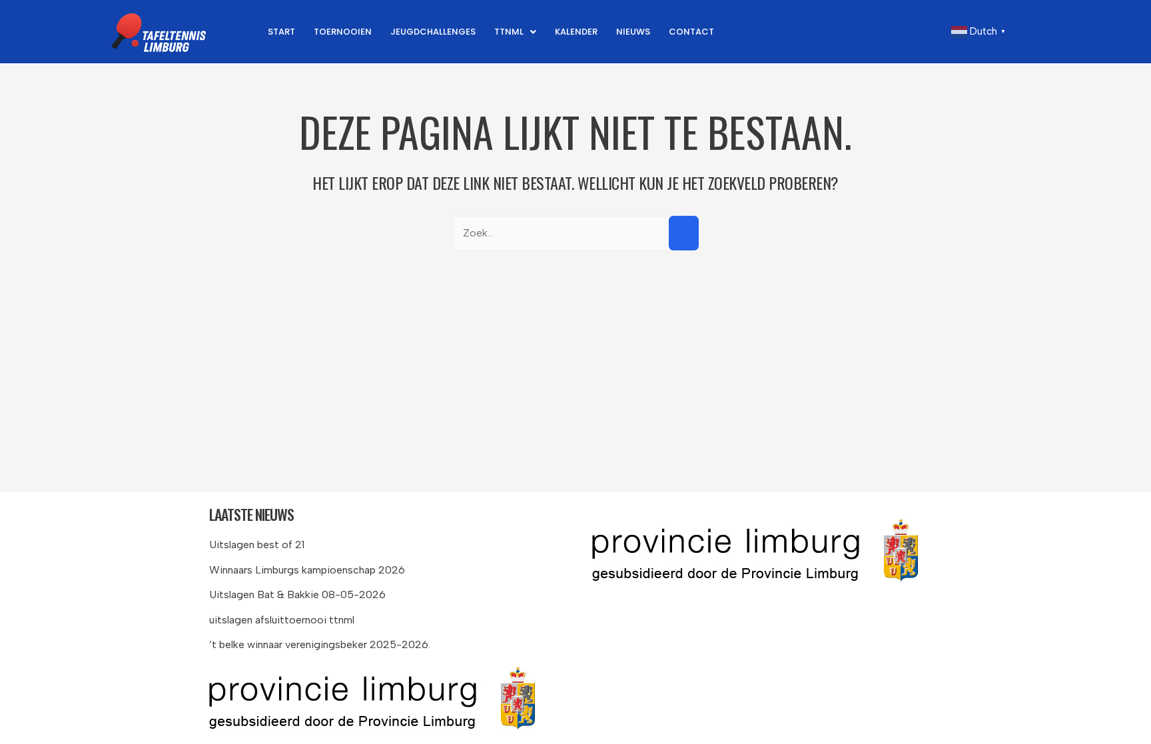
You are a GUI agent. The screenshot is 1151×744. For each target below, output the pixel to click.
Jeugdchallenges (433, 31)
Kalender (576, 31)
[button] (515, 32)
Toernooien (343, 31)
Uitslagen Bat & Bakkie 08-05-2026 (297, 594)
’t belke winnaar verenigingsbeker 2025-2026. (319, 644)
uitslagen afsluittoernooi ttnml (281, 619)
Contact (691, 31)
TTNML (509, 31)
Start (281, 31)
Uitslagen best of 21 (256, 544)
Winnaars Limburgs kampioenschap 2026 (307, 569)
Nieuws (633, 31)
